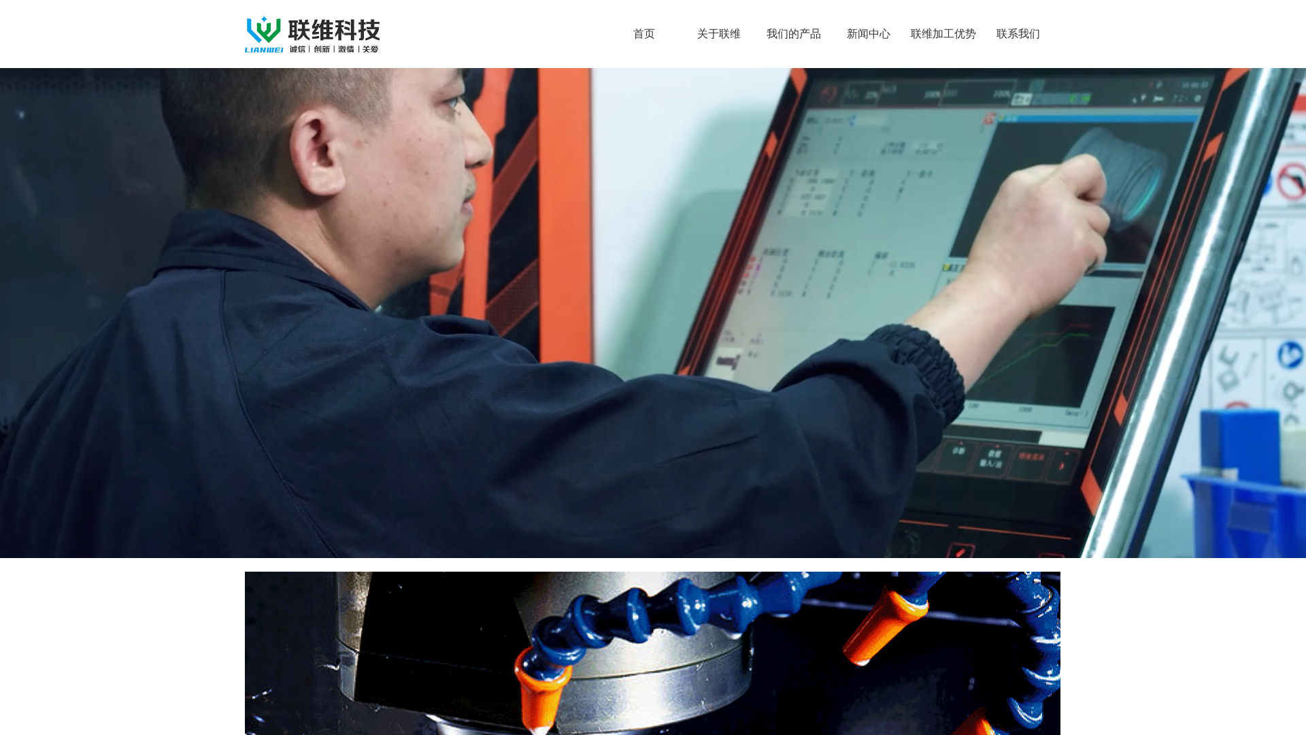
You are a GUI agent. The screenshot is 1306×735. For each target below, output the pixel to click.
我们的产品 (794, 33)
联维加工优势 (943, 33)
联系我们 (1018, 33)
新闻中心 (868, 33)
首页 (644, 33)
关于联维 (719, 33)
